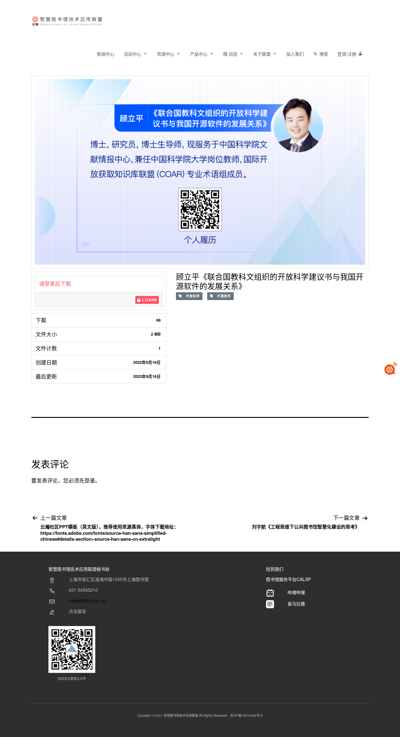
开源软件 (222, 296)
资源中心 (165, 54)
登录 (89, 480)
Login (149, 300)
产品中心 (199, 54)
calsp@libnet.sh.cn (87, 600)
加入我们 (295, 54)
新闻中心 (105, 54)
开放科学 (191, 296)
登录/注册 (347, 54)
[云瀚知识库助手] (390, 368)
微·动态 (230, 54)
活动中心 (132, 54)
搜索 (323, 54)
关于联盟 (262, 54)
